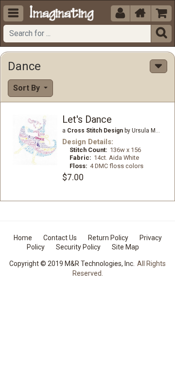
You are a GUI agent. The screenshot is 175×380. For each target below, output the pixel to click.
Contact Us (60, 238)
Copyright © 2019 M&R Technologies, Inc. (72, 263)
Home (23, 238)
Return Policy (108, 238)
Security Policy (78, 247)
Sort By (27, 88)
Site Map (125, 247)
